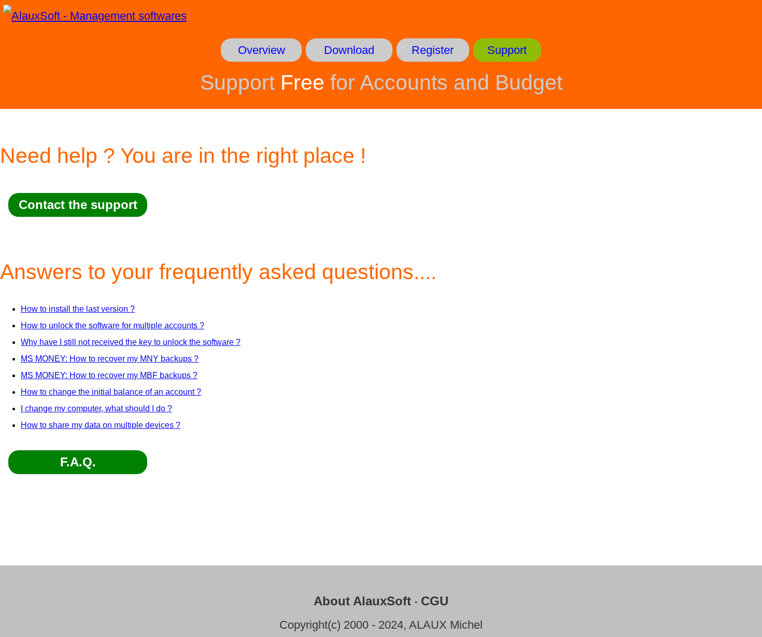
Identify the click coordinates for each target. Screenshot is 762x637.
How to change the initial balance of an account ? (111, 391)
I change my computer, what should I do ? (96, 408)
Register (433, 50)
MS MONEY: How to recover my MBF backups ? (109, 375)
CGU (434, 601)
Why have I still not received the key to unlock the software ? (131, 342)
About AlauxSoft (362, 601)
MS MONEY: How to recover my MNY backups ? (110, 358)
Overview (261, 50)
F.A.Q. (78, 462)
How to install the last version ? (78, 308)
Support (507, 50)
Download (349, 50)
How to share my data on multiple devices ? (100, 425)
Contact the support (78, 205)
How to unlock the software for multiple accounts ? (112, 325)
